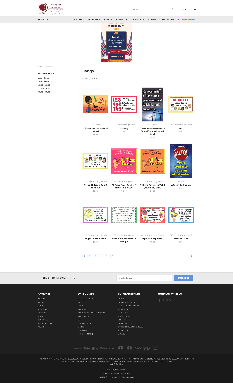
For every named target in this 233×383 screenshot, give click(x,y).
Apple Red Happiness (152, 238)
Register (51, 323)
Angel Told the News (95, 238)
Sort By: (87, 78)
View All (121, 334)
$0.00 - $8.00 (43, 78)
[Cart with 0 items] (194, 8)
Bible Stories (83, 316)
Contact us (167, 19)
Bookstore (122, 19)
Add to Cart (95, 106)
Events (108, 19)
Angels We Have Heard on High (124, 240)
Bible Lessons (83, 309)
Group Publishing (125, 323)
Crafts (81, 327)
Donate (152, 19)
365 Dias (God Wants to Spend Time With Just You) (152, 131)
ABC (181, 128)
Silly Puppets (123, 313)
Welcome (79, 19)
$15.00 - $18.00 (44, 92)
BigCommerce (121, 370)
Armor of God (181, 238)
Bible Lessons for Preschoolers (91, 313)
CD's (80, 320)
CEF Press (122, 299)
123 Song (124, 128)
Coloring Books (85, 323)
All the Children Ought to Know (95, 186)
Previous (226, 374)
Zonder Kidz (123, 330)
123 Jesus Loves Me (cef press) (95, 130)
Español (81, 306)
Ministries (138, 19)
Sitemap (41, 327)
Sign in (41, 323)
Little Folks (123, 320)
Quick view (95, 101)
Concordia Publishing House (130, 327)
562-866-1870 (188, 19)
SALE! (80, 302)
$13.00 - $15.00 (44, 88)
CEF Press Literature (86, 299)
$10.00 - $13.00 (44, 85)
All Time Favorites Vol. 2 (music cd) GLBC (152, 186)
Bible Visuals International (129, 306)
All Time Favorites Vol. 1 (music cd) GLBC (124, 186)
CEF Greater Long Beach (128, 302)
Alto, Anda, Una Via (181, 185)
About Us (93, 19)
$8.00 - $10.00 (43, 81)
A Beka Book (123, 309)
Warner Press (124, 316)
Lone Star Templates (121, 373)
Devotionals (83, 330)
